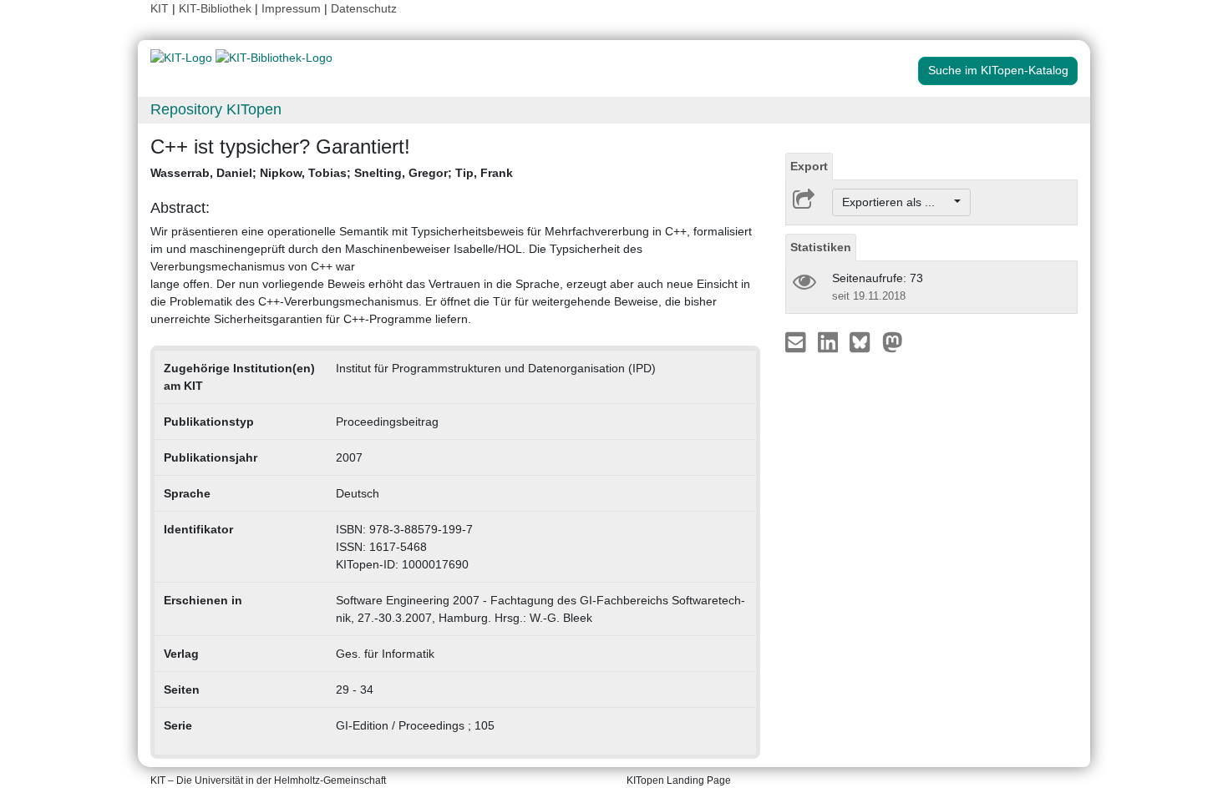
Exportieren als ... (896, 202)
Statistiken (820, 247)
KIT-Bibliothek (217, 8)
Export (809, 166)
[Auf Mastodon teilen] (892, 341)
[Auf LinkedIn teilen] (829, 341)
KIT (159, 8)
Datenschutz (364, 8)
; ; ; (331, 172)
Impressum (291, 8)
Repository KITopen (216, 109)
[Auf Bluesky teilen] (864, 341)
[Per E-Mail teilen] (797, 341)
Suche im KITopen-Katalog (998, 70)
